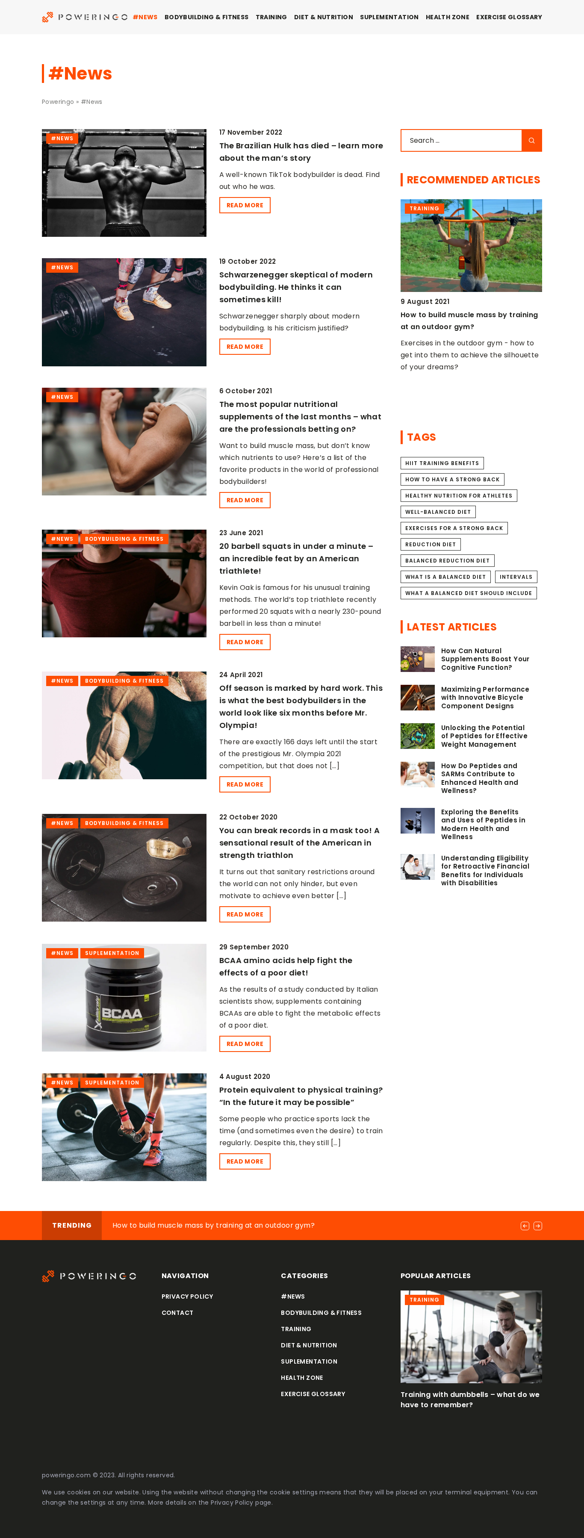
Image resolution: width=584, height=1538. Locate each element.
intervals (516, 576)
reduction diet (430, 544)
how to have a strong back (452, 479)
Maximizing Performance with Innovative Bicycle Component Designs (485, 697)
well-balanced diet (438, 512)
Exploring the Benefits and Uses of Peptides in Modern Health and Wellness (483, 824)
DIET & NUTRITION (323, 17)
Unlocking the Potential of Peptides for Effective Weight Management (484, 736)
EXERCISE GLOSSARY (509, 17)
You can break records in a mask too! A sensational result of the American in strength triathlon (299, 842)
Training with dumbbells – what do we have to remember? (470, 1400)
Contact (178, 1312)
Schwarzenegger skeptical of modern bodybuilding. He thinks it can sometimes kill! (296, 287)
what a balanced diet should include (468, 593)
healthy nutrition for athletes (459, 495)
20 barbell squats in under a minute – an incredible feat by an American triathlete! (296, 558)
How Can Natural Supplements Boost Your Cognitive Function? (485, 659)
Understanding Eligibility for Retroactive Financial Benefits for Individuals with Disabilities (485, 870)
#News (145, 17)
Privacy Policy (232, 1502)
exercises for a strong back (454, 528)
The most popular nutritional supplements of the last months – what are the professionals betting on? (300, 416)
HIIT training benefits (442, 463)
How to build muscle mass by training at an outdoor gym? (213, 1225)
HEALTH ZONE (447, 17)
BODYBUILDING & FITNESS (207, 17)
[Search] (532, 140)
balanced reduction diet (447, 560)
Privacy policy (187, 1296)
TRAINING (271, 17)
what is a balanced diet (445, 576)
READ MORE (245, 205)
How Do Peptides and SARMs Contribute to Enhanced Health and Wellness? (480, 778)
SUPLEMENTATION (389, 17)
